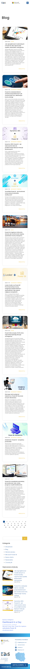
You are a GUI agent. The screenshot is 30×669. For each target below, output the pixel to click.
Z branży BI (8, 562)
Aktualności (8, 547)
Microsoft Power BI (11, 554)
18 (12, 525)
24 (10, 527)
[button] (28, 3)
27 (21, 527)
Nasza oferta (9, 557)
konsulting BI (14, 624)
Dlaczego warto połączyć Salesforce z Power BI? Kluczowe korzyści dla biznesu (14, 396)
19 (15, 525)
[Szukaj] (24, 538)
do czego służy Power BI (7, 624)
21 (22, 525)
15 (25, 523)
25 (14, 527)
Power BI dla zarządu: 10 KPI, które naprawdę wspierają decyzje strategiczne (14, 334)
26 (17, 527)
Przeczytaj (22, 68)
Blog (6, 549)
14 (22, 523)
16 (5, 525)
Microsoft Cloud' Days (8, 626)
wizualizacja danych (8, 630)
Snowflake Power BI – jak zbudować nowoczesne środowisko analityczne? (15, 193)
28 (25, 527)
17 (8, 525)
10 (8, 523)
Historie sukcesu (10, 552)
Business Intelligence (8, 619)
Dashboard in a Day (12, 622)
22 (26, 525)
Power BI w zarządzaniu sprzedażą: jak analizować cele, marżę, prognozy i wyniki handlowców (14, 483)
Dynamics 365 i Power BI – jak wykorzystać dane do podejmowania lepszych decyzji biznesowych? (14, 146)
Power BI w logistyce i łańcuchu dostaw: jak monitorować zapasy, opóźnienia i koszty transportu (14, 234)
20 (19, 525)
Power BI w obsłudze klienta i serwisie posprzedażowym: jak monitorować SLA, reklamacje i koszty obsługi (13, 94)
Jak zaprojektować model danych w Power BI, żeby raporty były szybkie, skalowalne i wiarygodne (14, 45)
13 (18, 523)
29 (16, 529)
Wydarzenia (9, 560)
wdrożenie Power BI (9, 628)
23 (6, 527)
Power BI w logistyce (20, 626)
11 (12, 523)
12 (15, 523)
